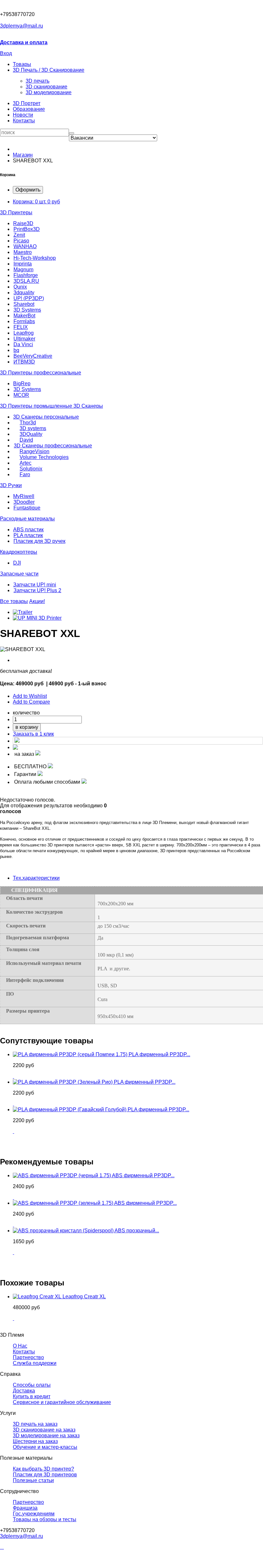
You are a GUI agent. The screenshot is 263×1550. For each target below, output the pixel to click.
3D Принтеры (16, 212)
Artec (25, 463)
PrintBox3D (26, 229)
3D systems (33, 428)
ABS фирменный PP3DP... (143, 1175)
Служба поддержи (34, 1363)
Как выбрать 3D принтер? (43, 1469)
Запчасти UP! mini (34, 584)
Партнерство (28, 1502)
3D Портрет (26, 103)
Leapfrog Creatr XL (84, 1296)
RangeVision (34, 451)
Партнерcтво (28, 1357)
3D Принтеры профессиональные (40, 372)
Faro (25, 474)
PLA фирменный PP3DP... (159, 1054)
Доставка (24, 1390)
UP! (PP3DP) (28, 298)
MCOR (21, 395)
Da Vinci (23, 344)
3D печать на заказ (35, 1424)
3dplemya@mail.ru (21, 26)
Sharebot (23, 304)
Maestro (22, 252)
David (26, 440)
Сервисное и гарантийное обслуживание (62, 1402)
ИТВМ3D (24, 361)
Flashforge (25, 275)
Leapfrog (23, 333)
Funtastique (26, 507)
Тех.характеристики (36, 878)
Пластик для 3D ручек (39, 541)
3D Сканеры (88, 406)
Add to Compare (31, 702)
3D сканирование (46, 86)
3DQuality (31, 434)
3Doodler (24, 502)
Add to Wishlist (30, 696)
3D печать (37, 81)
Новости (23, 115)
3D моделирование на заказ (46, 1435)
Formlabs (24, 321)
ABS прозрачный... (137, 1230)
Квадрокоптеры (18, 552)
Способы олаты (32, 1385)
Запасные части (19, 573)
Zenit (19, 235)
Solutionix (31, 468)
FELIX (20, 327)
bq (16, 350)
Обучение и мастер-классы (45, 1447)
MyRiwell (23, 496)
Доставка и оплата (23, 42)
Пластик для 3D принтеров (45, 1474)
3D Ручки (11, 485)
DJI (17, 563)
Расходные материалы (27, 518)
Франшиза (25, 1508)
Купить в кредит (31, 1396)
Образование (29, 109)
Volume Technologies (44, 457)
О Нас (20, 1346)
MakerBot (24, 315)
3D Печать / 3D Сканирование (48, 70)
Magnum (23, 269)
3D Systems (27, 310)
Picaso (21, 240)
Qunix (20, 287)
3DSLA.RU (26, 281)
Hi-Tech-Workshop (34, 258)
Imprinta (22, 263)
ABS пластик (28, 529)
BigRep (21, 383)
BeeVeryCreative (32, 356)
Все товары (14, 601)
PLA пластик (28, 535)
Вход (6, 53)
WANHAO (25, 246)
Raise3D (23, 223)
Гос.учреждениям (34, 1513)
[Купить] (13, 1076)
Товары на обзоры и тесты (44, 1519)
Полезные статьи (33, 1480)
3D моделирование (49, 92)
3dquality (23, 292)
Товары (22, 64)
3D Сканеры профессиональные (53, 445)
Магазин (23, 155)
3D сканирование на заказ (44, 1429)
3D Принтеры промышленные (36, 406)
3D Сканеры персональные (46, 417)
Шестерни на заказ (35, 1441)
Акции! (37, 601)
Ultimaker (24, 338)
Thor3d (28, 422)
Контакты (24, 120)
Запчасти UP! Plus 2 (37, 590)
